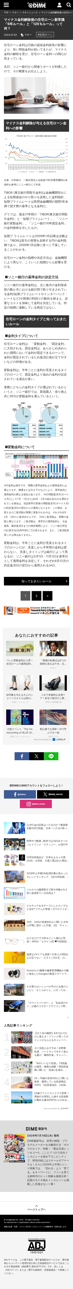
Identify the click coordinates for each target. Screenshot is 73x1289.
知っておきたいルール (36, 581)
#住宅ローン (45, 34)
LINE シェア (51, 756)
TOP (6, 12)
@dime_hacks (38, 804)
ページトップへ (36, 1209)
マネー (15, 12)
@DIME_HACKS (55, 794)
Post (36, 756)
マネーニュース (30, 12)
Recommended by (43, 739)
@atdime (22, 794)
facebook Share (22, 756)
